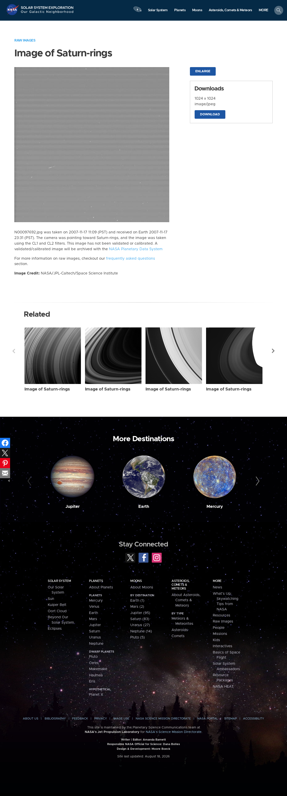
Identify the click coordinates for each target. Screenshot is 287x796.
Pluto (93, 656)
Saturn (94, 631)
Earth (143, 506)
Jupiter (72, 506)
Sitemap (230, 718)
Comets (178, 636)
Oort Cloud (57, 611)
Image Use (121, 718)
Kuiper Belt (57, 605)
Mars (93, 619)
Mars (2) (137, 606)
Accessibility (253, 718)
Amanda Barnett (154, 739)
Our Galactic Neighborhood (47, 13)
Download (210, 114)
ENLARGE (202, 71)
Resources (221, 615)
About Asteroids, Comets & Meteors (186, 600)
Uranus (95, 637)
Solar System (59, 581)
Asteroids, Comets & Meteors (180, 584)
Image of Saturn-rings (47, 389)
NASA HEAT (223, 686)
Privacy (100, 718)
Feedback (80, 718)
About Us (30, 718)
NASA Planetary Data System (136, 249)
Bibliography (55, 718)
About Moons (141, 587)
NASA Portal (207, 718)
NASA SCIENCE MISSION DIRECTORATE (163, 718)
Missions (220, 634)
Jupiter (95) (140, 613)
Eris (92, 681)
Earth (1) (137, 600)
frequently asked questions (130, 258)
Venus (94, 606)
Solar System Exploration (47, 6)
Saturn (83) (139, 619)
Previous (13, 351)
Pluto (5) (137, 637)
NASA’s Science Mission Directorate (174, 732)
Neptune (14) (141, 631)
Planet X (96, 694)
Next (273, 351)
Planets (96, 581)
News (217, 587)
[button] (263, 11)
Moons (136, 581)
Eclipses (55, 628)
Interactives (222, 646)
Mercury (215, 506)
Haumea (96, 675)
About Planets (101, 587)
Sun (51, 599)
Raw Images (24, 40)
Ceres (94, 663)
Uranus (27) (140, 625)
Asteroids (180, 630)
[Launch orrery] (137, 11)
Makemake (98, 669)
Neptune (96, 643)
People (218, 627)
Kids (216, 640)
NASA (13, 9)
